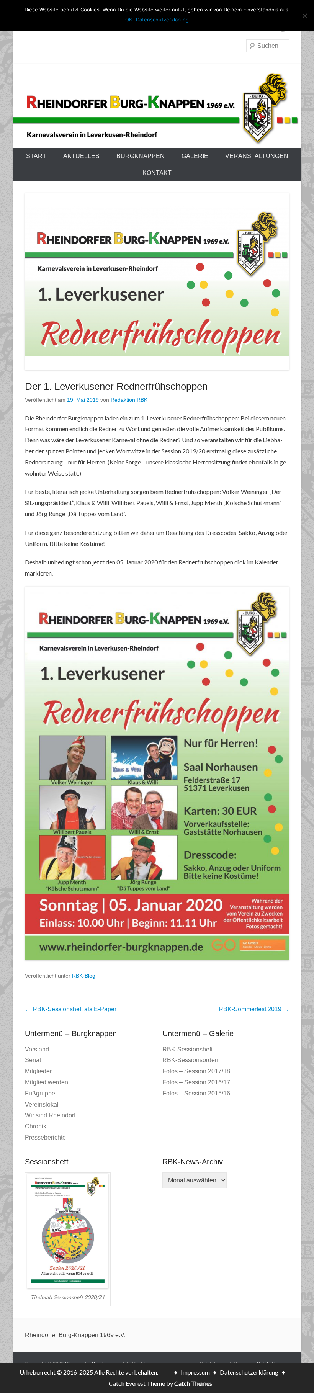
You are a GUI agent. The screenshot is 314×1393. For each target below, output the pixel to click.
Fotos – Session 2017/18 (196, 1071)
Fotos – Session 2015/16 (196, 1093)
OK (128, 19)
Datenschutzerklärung (249, 1372)
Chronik (35, 1126)
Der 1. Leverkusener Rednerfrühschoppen (116, 386)
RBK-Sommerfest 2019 (254, 1009)
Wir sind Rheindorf (50, 1115)
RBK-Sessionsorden (190, 1060)
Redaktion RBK (129, 400)
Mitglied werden (46, 1082)
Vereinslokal (42, 1104)
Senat (33, 1060)
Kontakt (157, 173)
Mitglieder (38, 1071)
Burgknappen (140, 156)
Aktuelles (81, 156)
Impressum (195, 1372)
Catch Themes (193, 1383)
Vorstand (37, 1049)
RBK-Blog (83, 976)
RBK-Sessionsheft (187, 1049)
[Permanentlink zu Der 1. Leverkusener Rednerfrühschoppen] (157, 281)
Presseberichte (45, 1137)
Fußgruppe (40, 1093)
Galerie (195, 156)
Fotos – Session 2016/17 (196, 1082)
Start (36, 156)
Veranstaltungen (256, 156)
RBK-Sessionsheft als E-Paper (70, 1009)
